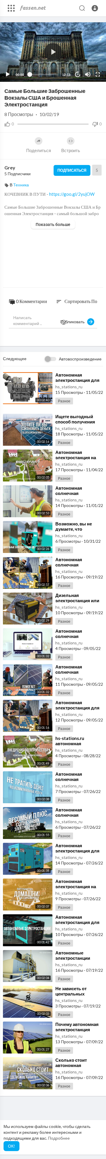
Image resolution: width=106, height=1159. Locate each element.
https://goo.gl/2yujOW (72, 194)
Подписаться (71, 170)
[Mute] (88, 74)
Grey (9, 167)
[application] (53, 52)
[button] (95, 8)
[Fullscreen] (98, 74)
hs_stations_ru (68, 386)
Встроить (70, 150)
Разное (64, 401)
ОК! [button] (11, 1145)
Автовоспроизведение (80, 358)
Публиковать (73, 321)
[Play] (8, 74)
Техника (21, 184)
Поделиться (38, 150)
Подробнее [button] (59, 1138)
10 (78, 74)
